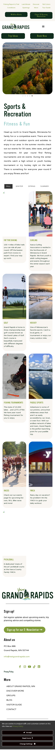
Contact (11, 709)
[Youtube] (29, 666)
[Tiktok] (34, 666)
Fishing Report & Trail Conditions (11, 6)
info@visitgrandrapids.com (17, 656)
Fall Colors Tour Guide (46, 6)
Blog (9, 700)
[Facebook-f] (20, 666)
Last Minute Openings (26, 6)
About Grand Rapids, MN (20, 686)
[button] (25, 95)
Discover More (36, 6)
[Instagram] (24, 666)
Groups (10, 695)
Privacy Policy (8, 672)
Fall (8, 186)
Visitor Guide (14, 704)
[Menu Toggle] (43, 26)
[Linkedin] (38, 666)
